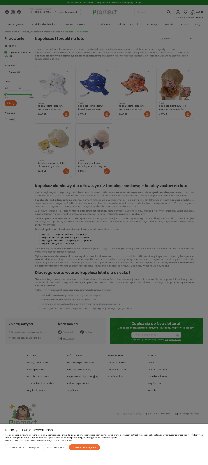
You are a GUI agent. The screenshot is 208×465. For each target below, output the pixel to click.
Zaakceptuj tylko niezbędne (24, 447)
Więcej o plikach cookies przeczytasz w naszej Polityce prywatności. (38, 440)
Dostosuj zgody (56, 447)
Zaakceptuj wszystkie (84, 447)
